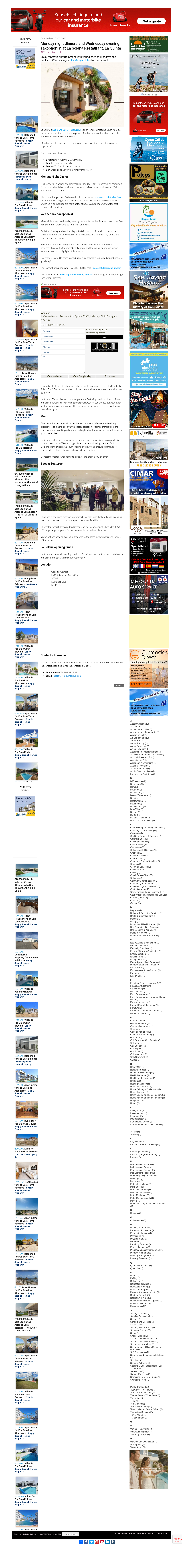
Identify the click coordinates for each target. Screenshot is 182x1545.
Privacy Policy (136, 1533)
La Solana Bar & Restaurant (66, 129)
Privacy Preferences (70, 1534)
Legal (144, 1533)
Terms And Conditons (122, 1533)
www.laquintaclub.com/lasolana (76, 274)
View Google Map (82, 376)
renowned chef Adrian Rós (107, 197)
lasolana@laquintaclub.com (106, 267)
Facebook (110, 376)
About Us (151, 1533)
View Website (54, 376)
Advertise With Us (161, 1533)
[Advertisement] (149, 631)
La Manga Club (80, 60)
